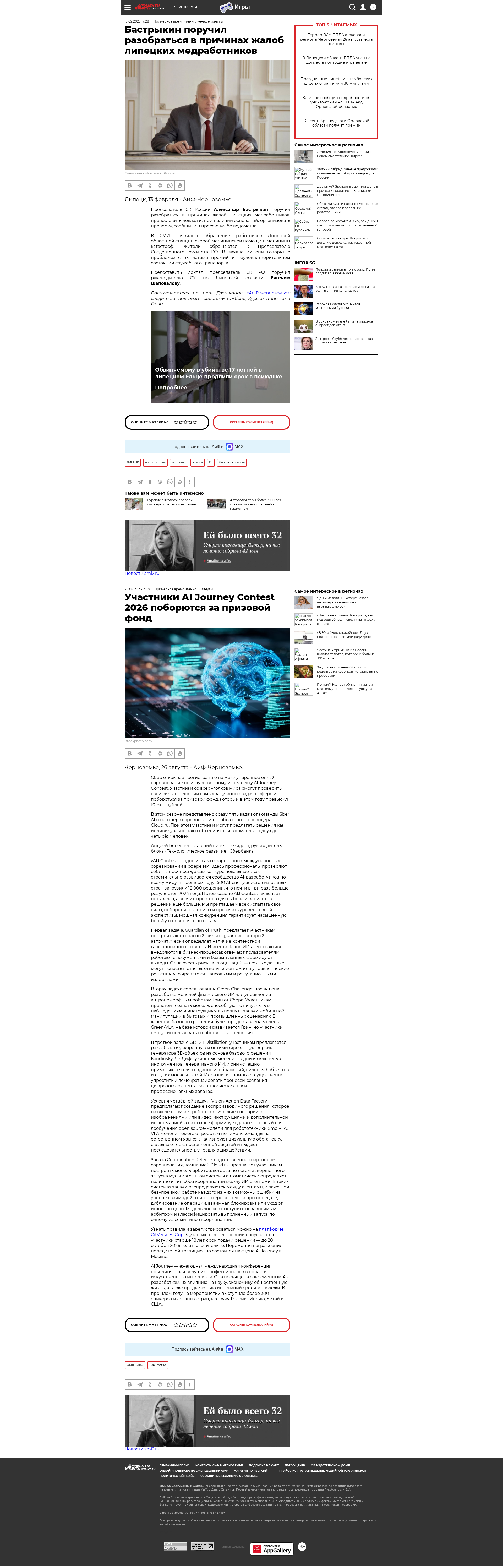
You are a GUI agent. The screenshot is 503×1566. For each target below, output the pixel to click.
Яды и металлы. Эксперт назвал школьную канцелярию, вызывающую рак (343, 602)
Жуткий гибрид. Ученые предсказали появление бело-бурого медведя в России (347, 173)
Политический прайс (177, 1476)
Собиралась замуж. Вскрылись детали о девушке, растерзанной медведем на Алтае (344, 242)
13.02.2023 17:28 (137, 21)
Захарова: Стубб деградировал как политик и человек (344, 340)
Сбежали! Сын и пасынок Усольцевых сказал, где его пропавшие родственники (347, 208)
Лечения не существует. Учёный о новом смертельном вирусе (344, 154)
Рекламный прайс (174, 1465)
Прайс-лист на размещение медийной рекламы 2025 (322, 1470)
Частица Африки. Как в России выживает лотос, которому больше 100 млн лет (346, 654)
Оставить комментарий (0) (251, 422)
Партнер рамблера (232, 1546)
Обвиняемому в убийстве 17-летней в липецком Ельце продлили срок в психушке (218, 373)
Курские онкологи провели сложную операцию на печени (172, 502)
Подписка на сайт (264, 1465)
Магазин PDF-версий (250, 1470)
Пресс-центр (295, 1465)
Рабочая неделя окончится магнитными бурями (337, 306)
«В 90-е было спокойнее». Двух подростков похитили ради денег (344, 635)
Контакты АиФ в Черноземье (219, 1465)
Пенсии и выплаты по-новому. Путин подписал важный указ (345, 271)
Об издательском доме (330, 1465)
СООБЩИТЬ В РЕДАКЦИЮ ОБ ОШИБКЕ (229, 1476)
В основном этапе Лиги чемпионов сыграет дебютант (344, 323)
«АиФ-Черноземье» (268, 293)
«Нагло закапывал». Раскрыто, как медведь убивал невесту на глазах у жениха (346, 619)
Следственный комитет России (150, 173)
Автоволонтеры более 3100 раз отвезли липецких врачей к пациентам (255, 504)
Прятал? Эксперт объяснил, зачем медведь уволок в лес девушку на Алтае (345, 689)
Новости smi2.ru (142, 573)
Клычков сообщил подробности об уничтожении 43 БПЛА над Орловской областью (336, 102)
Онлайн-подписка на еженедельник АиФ (194, 1470)
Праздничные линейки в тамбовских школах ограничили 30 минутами (336, 81)
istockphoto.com (138, 741)
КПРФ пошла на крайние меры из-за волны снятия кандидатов (345, 288)
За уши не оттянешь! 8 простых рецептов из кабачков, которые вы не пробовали (347, 671)
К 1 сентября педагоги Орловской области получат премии (336, 123)
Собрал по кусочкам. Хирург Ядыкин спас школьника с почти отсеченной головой (347, 225)
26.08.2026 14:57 (137, 589)
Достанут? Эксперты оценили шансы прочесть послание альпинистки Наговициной (347, 190)
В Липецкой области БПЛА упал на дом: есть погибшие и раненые (336, 60)
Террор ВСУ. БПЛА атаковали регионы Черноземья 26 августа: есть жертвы (336, 39)
